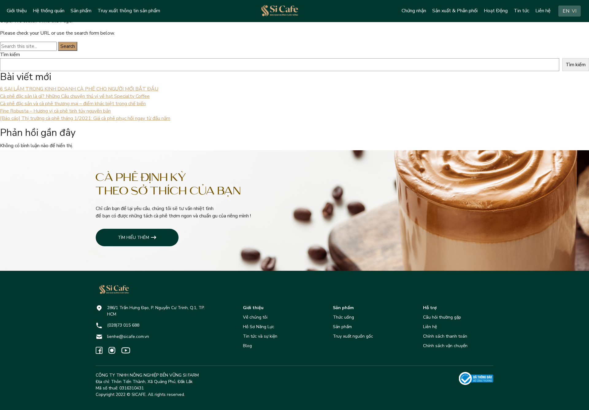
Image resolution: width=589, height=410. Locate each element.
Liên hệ (543, 10)
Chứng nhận (414, 10)
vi (574, 11)
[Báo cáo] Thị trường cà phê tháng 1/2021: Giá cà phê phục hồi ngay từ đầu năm (85, 118)
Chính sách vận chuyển (445, 346)
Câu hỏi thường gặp (442, 317)
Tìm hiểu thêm (133, 237)
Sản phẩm (81, 10)
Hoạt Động (496, 10)
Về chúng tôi (255, 317)
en (566, 11)
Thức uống (343, 317)
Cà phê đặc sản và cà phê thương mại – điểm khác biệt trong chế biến (73, 103)
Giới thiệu (17, 10)
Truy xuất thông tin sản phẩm (129, 10)
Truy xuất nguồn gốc (353, 336)
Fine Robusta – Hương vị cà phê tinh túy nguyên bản (55, 111)
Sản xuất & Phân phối (455, 10)
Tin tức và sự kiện (260, 336)
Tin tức (521, 10)
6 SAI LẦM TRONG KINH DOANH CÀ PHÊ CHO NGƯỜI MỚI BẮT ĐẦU (79, 89)
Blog (247, 346)
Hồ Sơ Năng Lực (258, 327)
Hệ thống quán (48, 10)
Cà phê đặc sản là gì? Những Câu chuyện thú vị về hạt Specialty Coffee (75, 96)
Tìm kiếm (10, 54)
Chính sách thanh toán (445, 336)
